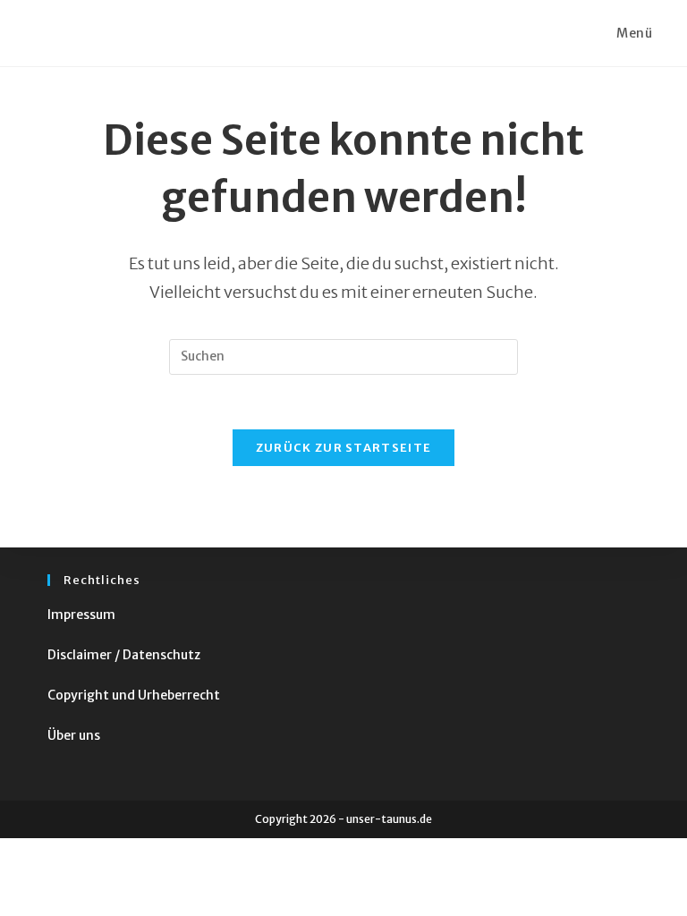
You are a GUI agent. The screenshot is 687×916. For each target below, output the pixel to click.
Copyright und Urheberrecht (133, 695)
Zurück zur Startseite (343, 447)
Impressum (81, 614)
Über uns (73, 735)
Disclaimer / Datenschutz (123, 655)
